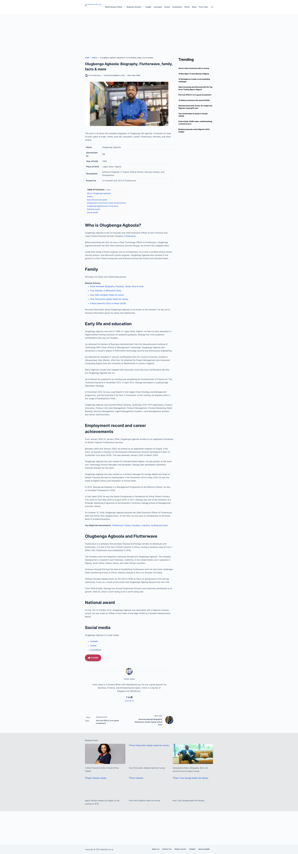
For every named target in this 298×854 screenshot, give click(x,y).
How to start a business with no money (193, 68)
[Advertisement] (149, 30)
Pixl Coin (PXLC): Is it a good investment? (194, 95)
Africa (187, 7)
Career (167, 7)
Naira (194, 7)
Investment (177, 7)
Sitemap (192, 849)
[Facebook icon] (127, 697)
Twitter (93, 645)
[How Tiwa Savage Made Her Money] (193, 786)
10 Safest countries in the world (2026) (194, 100)
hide (108, 190)
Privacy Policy (180, 849)
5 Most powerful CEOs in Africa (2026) (108, 303)
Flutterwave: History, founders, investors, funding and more (140, 525)
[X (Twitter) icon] (131, 697)
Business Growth (134, 7)
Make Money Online (113, 7)
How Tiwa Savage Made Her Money (188, 800)
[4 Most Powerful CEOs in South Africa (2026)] (105, 754)
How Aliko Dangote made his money (107, 295)
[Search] (212, 7)
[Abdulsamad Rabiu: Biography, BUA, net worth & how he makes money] (193, 754)
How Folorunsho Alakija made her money (109, 299)
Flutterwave (129, 236)
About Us (155, 849)
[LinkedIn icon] (129, 697)
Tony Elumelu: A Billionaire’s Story (105, 290)
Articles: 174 (129, 701)
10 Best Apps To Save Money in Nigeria (193, 74)
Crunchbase (95, 650)
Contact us (166, 849)
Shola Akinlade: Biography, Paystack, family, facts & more (117, 286)
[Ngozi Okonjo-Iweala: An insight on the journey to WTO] (105, 786)
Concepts (158, 7)
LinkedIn (94, 641)
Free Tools (203, 7)
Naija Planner (204, 849)
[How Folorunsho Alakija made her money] (149, 754)
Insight (148, 7)
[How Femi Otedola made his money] (149, 786)
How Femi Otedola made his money (144, 800)
